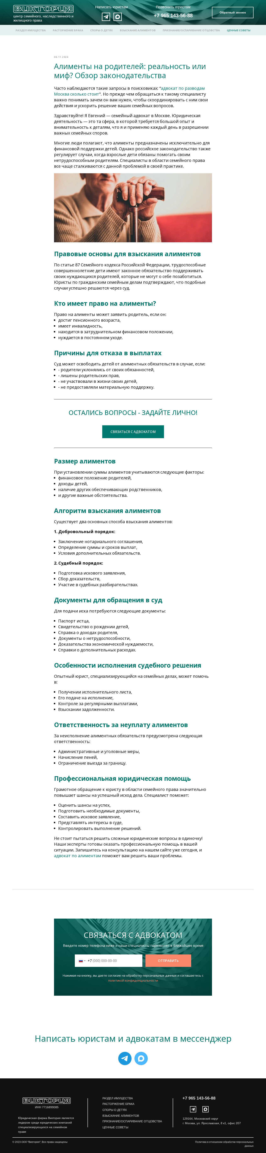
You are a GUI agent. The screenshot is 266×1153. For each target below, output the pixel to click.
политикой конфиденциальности (133, 980)
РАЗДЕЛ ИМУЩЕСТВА (31, 30)
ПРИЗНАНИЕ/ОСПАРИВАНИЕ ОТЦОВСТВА (191, 30)
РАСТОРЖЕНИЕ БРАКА (68, 30)
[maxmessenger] (141, 1058)
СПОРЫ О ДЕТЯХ (101, 30)
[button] (233, 12)
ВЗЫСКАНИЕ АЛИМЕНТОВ (138, 30)
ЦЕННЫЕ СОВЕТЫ (238, 30)
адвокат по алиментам (77, 855)
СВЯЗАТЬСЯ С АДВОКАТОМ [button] (133, 431)
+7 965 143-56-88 (173, 15)
